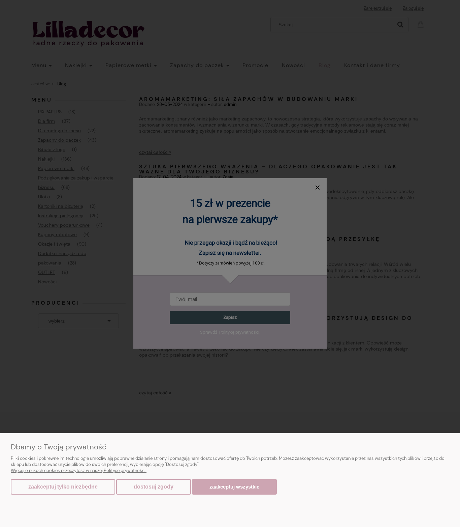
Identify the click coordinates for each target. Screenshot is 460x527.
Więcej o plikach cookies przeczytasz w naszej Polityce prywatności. (78, 470)
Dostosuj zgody (153, 487)
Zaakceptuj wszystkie (234, 487)
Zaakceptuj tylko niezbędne (63, 487)
